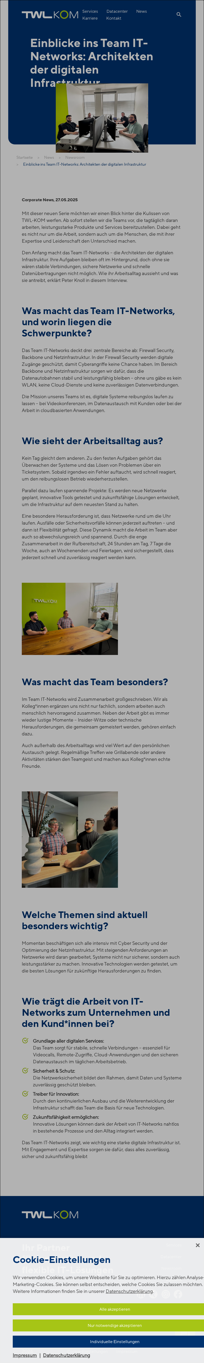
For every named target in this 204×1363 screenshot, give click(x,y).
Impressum (25, 1355)
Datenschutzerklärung (129, 1291)
